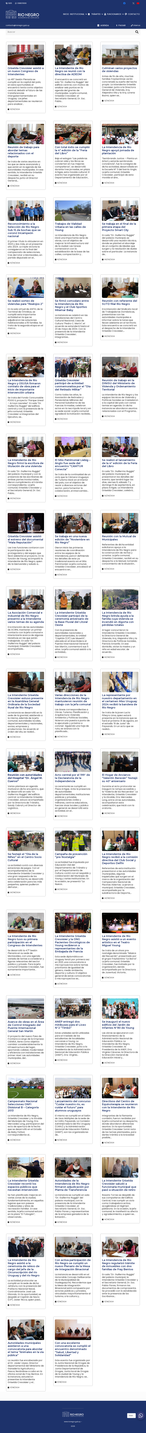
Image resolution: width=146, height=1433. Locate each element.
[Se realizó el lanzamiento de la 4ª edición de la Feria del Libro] (120, 466)
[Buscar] (136, 32)
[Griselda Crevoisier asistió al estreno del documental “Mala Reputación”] (26, 542)
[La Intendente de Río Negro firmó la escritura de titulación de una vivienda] (26, 468)
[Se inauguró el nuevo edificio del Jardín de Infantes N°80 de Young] (120, 1031)
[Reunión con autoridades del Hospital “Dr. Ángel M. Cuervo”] (26, 783)
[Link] (22, 14)
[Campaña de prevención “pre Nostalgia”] (73, 860)
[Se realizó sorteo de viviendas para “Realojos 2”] (26, 306)
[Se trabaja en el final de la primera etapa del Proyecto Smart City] (120, 230)
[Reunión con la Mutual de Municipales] (120, 541)
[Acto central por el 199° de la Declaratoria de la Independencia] (73, 784)
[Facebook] (124, 3)
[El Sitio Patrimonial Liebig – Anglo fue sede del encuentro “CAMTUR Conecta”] (73, 466)
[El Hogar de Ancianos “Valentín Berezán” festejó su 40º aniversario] (120, 783)
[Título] (133, 3)
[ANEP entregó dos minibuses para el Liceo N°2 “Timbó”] (73, 1029)
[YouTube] (138, 3)
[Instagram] (129, 3)
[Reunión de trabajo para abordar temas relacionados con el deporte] (26, 155)
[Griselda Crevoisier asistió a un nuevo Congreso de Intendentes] (26, 77)
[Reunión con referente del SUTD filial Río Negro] (120, 307)
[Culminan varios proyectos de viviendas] (120, 73)
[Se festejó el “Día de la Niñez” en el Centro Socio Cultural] (26, 862)
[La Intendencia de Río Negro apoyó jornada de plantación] (120, 153)
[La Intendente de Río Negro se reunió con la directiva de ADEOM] (73, 76)
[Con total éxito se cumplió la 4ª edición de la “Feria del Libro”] (73, 153)
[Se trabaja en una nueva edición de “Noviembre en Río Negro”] (73, 544)
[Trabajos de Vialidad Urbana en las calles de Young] (73, 230)
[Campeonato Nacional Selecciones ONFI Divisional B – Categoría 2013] (26, 1109)
